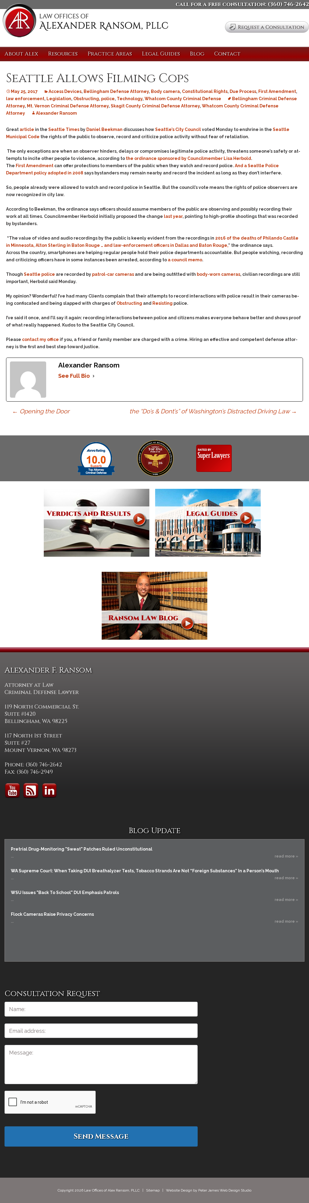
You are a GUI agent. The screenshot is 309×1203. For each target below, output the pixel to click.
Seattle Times (63, 129)
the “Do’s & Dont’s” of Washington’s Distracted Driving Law (213, 411)
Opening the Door (40, 411)
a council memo (185, 259)
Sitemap (153, 1190)
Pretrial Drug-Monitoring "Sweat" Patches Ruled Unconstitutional (81, 849)
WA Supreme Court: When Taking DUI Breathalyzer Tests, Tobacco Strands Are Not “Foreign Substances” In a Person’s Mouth (145, 870)
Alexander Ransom (56, 113)
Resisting (162, 303)
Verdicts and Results (96, 523)
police (108, 98)
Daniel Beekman (104, 129)
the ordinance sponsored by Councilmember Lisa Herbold (188, 158)
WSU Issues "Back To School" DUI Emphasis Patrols (65, 892)
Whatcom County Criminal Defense (183, 98)
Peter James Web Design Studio (224, 1190)
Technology (129, 98)
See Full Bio (74, 376)
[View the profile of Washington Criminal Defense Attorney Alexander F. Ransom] (214, 458)
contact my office (40, 339)
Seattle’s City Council (178, 129)
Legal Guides (161, 54)
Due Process (243, 91)
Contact (227, 54)
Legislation (58, 98)
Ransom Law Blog (154, 606)
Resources (63, 54)
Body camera (165, 91)
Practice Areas (110, 54)
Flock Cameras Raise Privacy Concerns (52, 914)
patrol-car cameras (113, 274)
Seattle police (39, 274)
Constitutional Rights (205, 91)
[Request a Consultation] (267, 27)
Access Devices (65, 91)
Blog (197, 54)
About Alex (21, 54)
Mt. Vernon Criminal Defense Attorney (68, 105)
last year (173, 216)
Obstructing (86, 98)
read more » (286, 856)
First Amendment (277, 91)
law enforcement (25, 98)
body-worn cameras (218, 274)
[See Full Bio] (93, 376)
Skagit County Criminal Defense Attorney (155, 105)
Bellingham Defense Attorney (116, 91)
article (27, 129)
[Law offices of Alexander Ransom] (85, 21)
